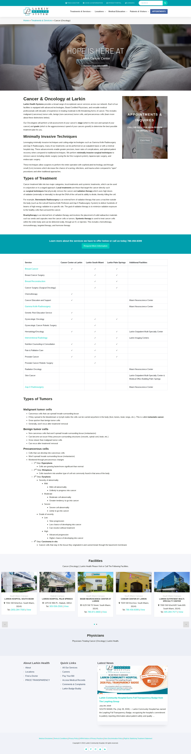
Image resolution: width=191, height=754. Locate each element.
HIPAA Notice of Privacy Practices (91, 738)
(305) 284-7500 (18, 610)
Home (26, 20)
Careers (130, 3)
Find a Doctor (73, 3)
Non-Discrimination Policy (113, 738)
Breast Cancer (31, 269)
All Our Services (69, 668)
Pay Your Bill (68, 676)
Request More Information (95, 66)
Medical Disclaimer (45, 738)
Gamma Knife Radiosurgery (38, 306)
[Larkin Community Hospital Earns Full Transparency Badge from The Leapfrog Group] (132, 680)
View (28, 610)
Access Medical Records (73, 680)
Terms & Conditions (60, 738)
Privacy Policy (73, 738)
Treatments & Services (80, 11)
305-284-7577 (170, 612)
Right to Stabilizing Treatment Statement (138, 738)
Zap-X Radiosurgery (34, 387)
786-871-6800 (94, 612)
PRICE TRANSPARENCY (37, 680)
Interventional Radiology (36, 338)
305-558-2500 (55, 606)
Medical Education (116, 11)
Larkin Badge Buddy (71, 688)
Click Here (145, 140)
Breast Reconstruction (35, 281)
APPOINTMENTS (159, 11)
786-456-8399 (132, 610)
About (28, 668)
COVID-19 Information (93, 3)
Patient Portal (114, 3)
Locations (99, 11)
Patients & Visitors (138, 11)
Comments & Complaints (73, 684)
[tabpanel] (19, 594)
